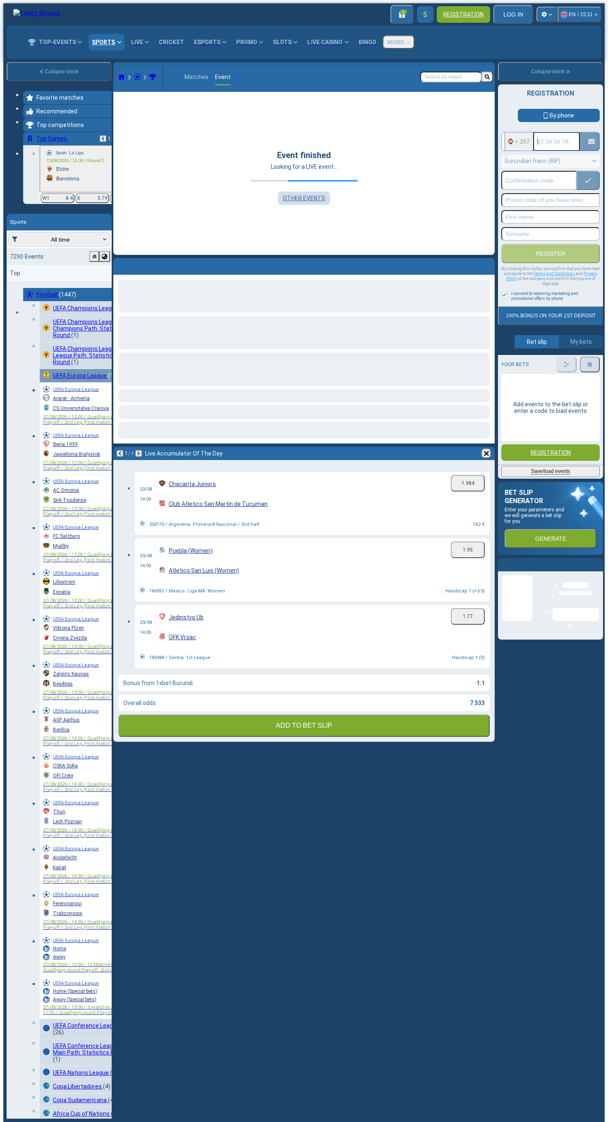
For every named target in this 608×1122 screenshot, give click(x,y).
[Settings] (546, 14)
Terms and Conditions (554, 273)
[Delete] (486, 265)
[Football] (137, 77)
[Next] (141, 264)
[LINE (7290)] (122, 77)
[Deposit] (425, 14)
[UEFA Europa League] (153, 77)
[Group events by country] (104, 256)
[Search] (487, 77)
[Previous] (103, 138)
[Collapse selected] (94, 256)
